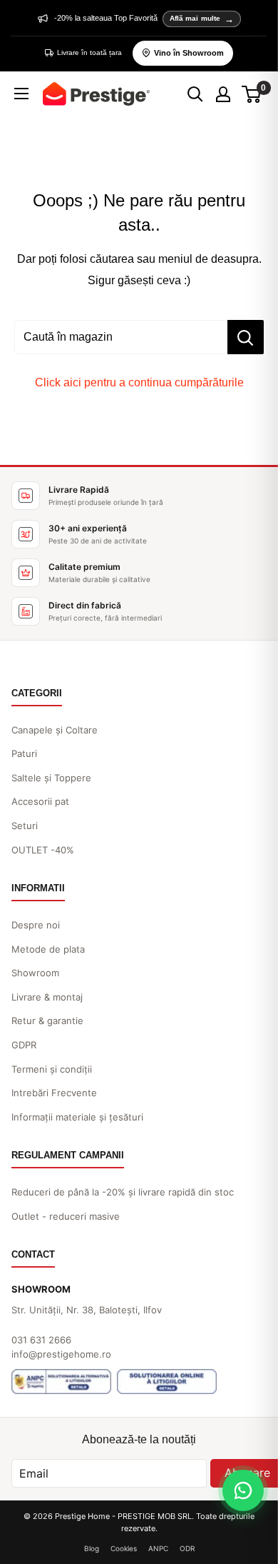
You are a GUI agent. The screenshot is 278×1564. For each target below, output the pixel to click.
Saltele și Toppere (51, 777)
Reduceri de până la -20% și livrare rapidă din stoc (122, 1192)
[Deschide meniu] (21, 93)
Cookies (123, 1548)
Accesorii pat (40, 801)
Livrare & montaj (47, 997)
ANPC (158, 1548)
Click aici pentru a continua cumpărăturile (139, 382)
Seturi (24, 825)
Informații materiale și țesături (77, 1117)
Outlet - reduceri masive (65, 1216)
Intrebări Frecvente (54, 1092)
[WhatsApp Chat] (243, 1490)
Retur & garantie (47, 1020)
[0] (252, 94)
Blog (91, 1548)
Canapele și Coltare (54, 730)
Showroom (35, 972)
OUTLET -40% (42, 850)
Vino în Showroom (189, 53)
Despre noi (35, 925)
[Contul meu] (223, 94)
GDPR (23, 1045)
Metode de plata (48, 949)
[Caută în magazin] (245, 337)
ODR (187, 1548)
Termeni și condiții (51, 1069)
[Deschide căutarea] (195, 94)
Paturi (24, 753)
